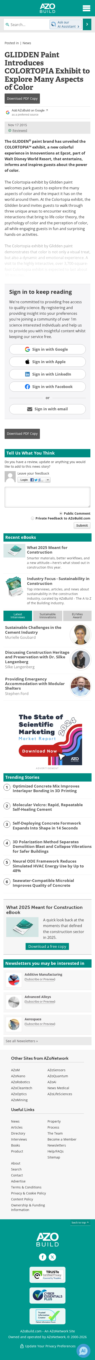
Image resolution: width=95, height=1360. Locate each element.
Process (53, 1127)
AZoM (15, 1070)
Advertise (18, 1181)
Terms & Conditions (26, 1187)
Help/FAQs (56, 1151)
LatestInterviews (18, 615)
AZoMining (19, 1100)
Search (16, 1169)
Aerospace (33, 1019)
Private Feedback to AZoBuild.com (63, 518)
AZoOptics (19, 1094)
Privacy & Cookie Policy (28, 1193)
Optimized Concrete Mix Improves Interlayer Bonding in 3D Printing (46, 788)
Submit (82, 525)
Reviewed (19, 130)
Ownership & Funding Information (28, 1207)
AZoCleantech (21, 1088)
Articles (17, 1127)
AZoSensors (56, 1070)
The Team (55, 1133)
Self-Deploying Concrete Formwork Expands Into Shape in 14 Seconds (47, 825)
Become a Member (62, 1139)
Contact (17, 1175)
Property (54, 1121)
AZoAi (52, 1082)
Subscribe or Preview (40, 979)
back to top (79, 1222)
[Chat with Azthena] (83, 1351)
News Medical (58, 1088)
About (15, 1163)
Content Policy (22, 1199)
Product (17, 1151)
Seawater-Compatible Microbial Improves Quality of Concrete (43, 883)
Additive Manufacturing (43, 974)
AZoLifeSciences (60, 1094)
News (27, 43)
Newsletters (57, 1145)
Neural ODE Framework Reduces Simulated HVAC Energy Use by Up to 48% (48, 866)
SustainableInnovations (47, 615)
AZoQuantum (58, 1076)
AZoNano (18, 1076)
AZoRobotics (20, 1082)
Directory (18, 1133)
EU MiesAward (77, 615)
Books (15, 1145)
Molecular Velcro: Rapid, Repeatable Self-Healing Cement (48, 807)
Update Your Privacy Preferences (50, 1346)
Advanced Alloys (38, 997)
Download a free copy (47, 946)
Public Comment (77, 513)
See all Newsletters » (22, 1041)
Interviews (19, 1139)
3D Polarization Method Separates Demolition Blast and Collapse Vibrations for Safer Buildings (52, 847)
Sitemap (54, 1157)
